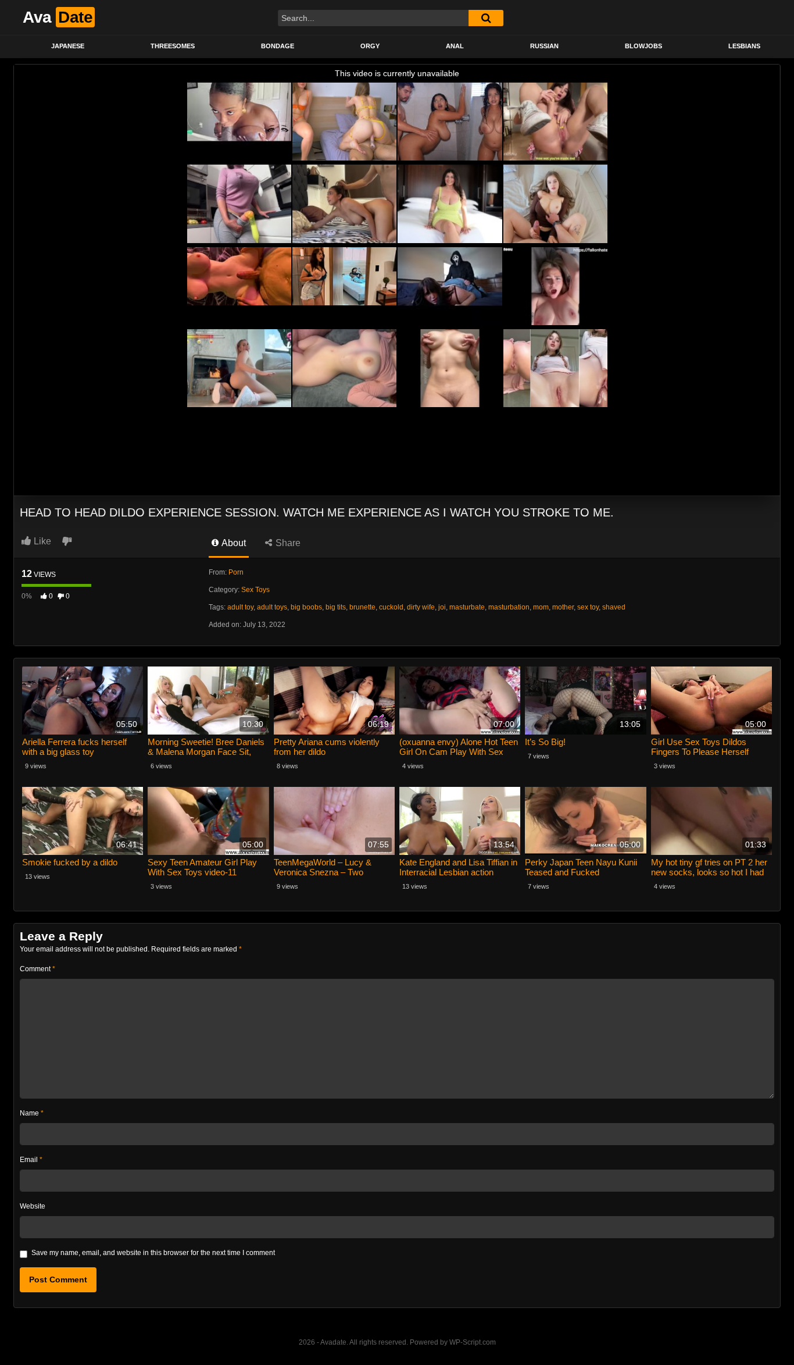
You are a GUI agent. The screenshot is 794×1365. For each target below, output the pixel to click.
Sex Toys (255, 590)
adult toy (240, 607)
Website (32, 1206)
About (233, 543)
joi (442, 607)
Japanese (67, 45)
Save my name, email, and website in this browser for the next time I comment (153, 1253)
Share (287, 543)
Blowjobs (643, 45)
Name (32, 1113)
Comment (37, 969)
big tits (336, 607)
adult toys (272, 607)
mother (563, 607)
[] (485, 18)
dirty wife (421, 607)
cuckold (391, 607)
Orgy (370, 45)
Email (31, 1160)
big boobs (306, 607)
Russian (544, 45)
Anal (455, 45)
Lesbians (744, 45)
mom (541, 607)
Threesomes (173, 45)
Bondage (277, 45)
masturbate (467, 607)
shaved (613, 607)
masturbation (509, 607)
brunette (362, 607)
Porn (236, 572)
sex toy (588, 607)
